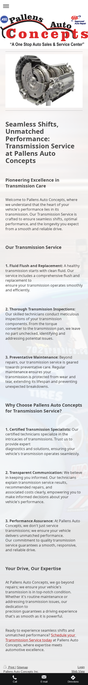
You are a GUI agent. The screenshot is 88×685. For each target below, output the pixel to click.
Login (81, 667)
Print (11, 667)
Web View (78, 671)
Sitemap (22, 667)
